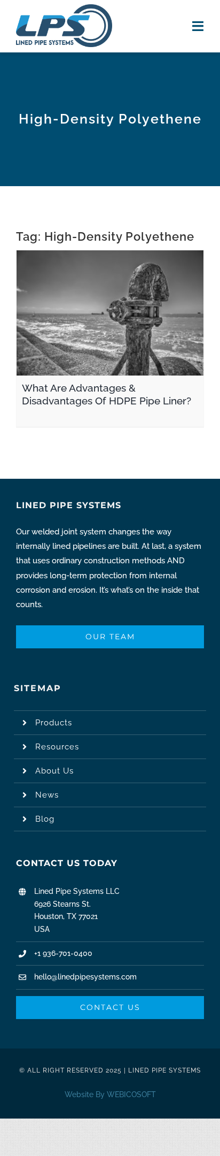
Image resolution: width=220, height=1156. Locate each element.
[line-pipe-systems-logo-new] (64, 8)
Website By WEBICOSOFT (110, 1094)
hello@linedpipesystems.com (85, 977)
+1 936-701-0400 (63, 953)
